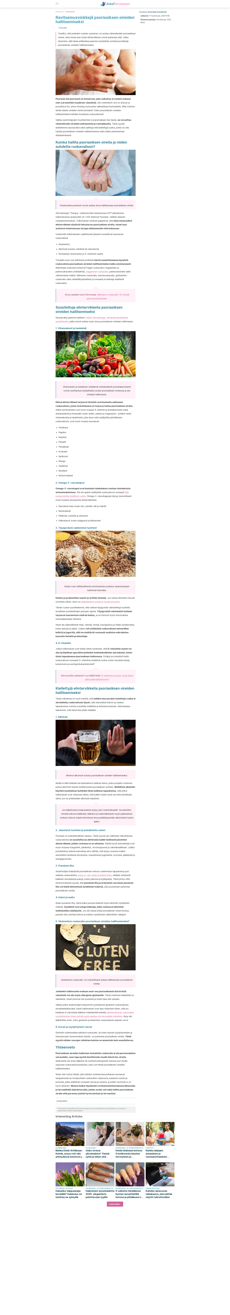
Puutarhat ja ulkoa (64, 1188)
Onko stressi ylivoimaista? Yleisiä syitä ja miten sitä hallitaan (97, 1153)
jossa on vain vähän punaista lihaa (94, 875)
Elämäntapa (61, 1148)
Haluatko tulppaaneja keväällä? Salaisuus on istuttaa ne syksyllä (69, 1194)
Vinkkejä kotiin (152, 1188)
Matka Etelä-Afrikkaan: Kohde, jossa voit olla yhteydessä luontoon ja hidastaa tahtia (69, 1153)
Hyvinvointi (91, 1148)
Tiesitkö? (150, 1148)
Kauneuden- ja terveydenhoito (129, 1148)
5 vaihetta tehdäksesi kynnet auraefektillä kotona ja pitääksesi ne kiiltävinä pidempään (129, 1194)
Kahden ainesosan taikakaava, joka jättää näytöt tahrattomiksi (159, 1194)
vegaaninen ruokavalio (97, 271)
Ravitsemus (70, 12)
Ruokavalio (60, 12)
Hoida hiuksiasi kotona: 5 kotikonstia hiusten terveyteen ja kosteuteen (129, 1153)
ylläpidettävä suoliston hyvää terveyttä (100, 601)
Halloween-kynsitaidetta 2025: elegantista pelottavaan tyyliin (100, 1194)
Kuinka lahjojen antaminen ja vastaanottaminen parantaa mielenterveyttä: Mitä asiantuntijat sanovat (158, 1153)
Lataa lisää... (115, 1204)
